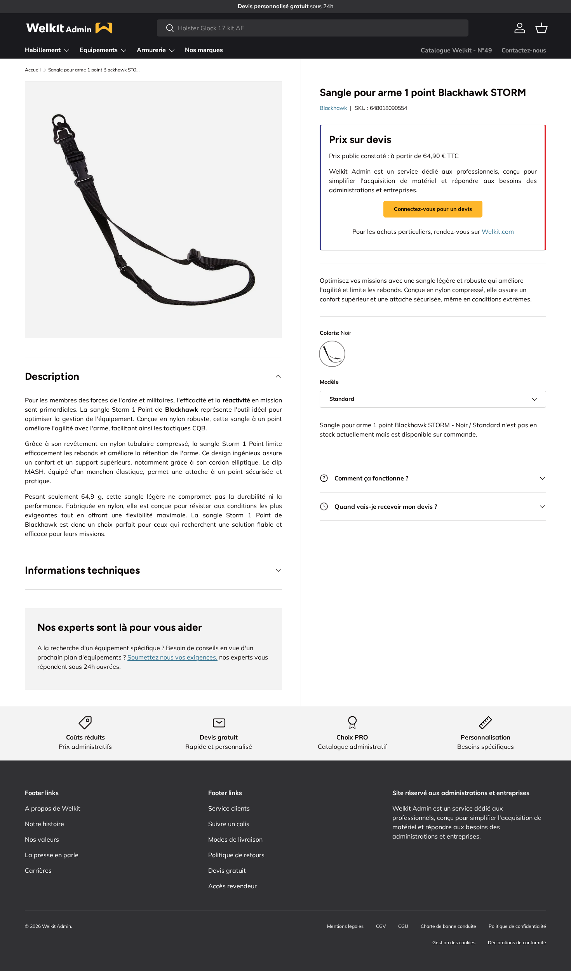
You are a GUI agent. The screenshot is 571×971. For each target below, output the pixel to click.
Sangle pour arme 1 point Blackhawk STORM (94, 70)
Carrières (38, 870)
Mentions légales (345, 926)
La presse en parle (51, 855)
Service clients (229, 808)
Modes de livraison (235, 839)
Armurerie (151, 50)
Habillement (43, 50)
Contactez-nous (523, 50)
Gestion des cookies (453, 942)
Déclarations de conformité (517, 942)
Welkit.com (498, 231)
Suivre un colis (228, 824)
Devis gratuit (227, 870)
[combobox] (312, 28)
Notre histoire (44, 824)
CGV (381, 926)
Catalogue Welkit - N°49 (456, 50)
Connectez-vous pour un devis (433, 208)
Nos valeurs (42, 839)
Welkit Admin (56, 926)
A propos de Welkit (52, 808)
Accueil (33, 70)
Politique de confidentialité (517, 926)
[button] (541, 28)
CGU (403, 926)
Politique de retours (236, 855)
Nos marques (204, 50)
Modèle (329, 382)
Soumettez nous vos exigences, (172, 657)
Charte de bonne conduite (448, 926)
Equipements (99, 50)
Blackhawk (333, 107)
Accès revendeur (232, 886)
